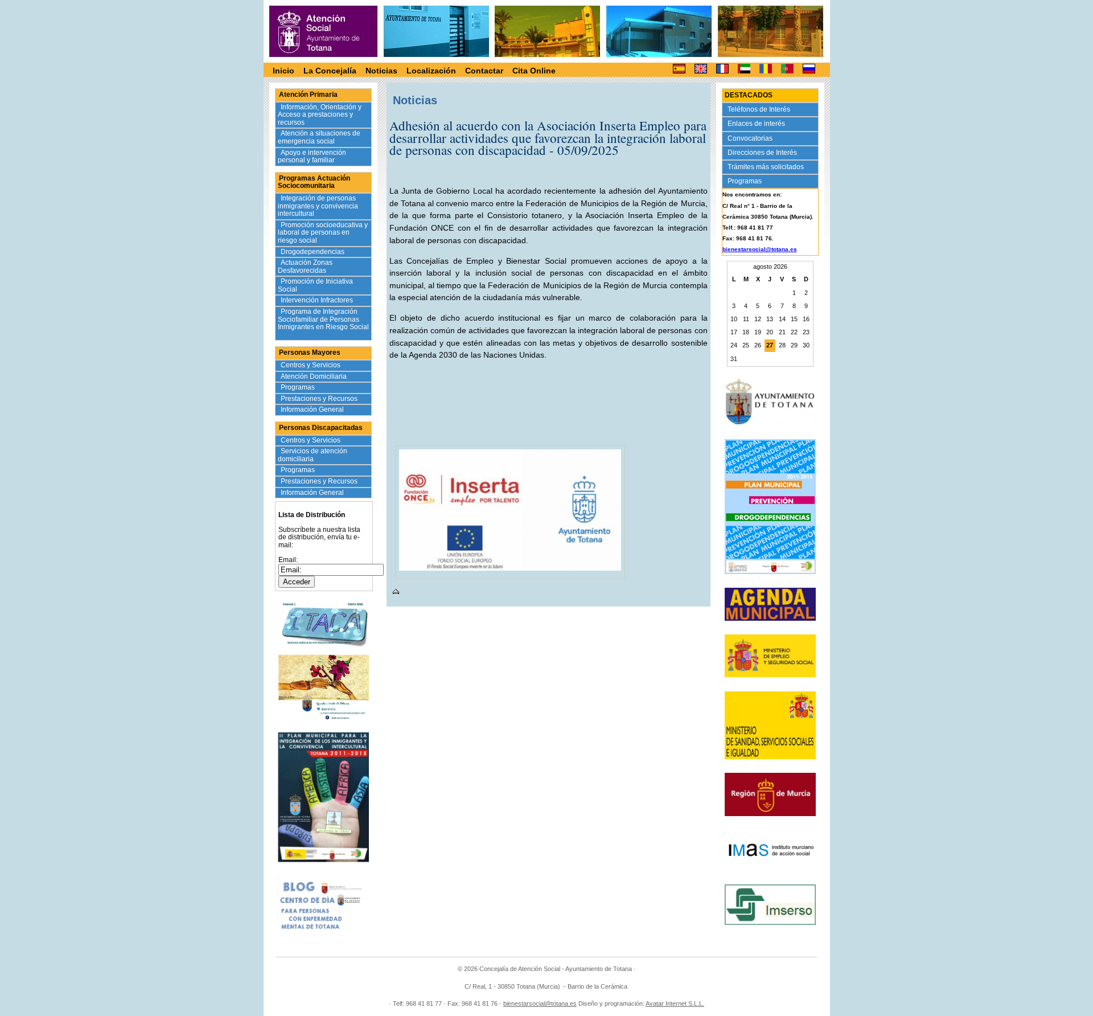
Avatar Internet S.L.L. (675, 1003)
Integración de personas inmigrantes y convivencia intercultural (318, 206)
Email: (288, 560)
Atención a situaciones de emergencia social (319, 137)
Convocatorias (751, 138)
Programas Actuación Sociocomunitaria (314, 182)
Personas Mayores (309, 353)
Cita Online (534, 70)
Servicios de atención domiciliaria (312, 455)
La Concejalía (329, 70)
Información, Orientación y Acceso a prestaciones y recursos (319, 114)
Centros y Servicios (311, 365)
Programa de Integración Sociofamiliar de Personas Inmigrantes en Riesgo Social (323, 323)
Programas (298, 387)
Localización (431, 70)
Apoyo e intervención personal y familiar (312, 157)
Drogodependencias (313, 252)
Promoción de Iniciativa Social (315, 285)
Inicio (283, 70)
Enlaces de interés (757, 124)
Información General (313, 409)
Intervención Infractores (317, 300)
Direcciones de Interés (763, 153)
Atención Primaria (308, 95)
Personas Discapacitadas (321, 428)
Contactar (484, 70)
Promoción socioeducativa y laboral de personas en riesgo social (323, 232)
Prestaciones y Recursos (320, 399)
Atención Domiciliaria (314, 376)
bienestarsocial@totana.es (759, 249)
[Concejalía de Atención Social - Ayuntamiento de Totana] (323, 31)
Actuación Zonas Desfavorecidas (305, 267)
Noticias (381, 70)
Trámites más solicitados (766, 167)
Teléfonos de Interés (760, 109)
